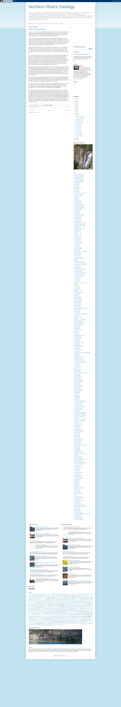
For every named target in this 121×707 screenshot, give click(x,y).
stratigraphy (77, 476)
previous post (33, 32)
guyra (76, 331)
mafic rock (76, 375)
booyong (76, 200)
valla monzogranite (78, 500)
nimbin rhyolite (77, 423)
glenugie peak (77, 316)
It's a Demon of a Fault (34, 540)
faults (76, 284)
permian (76, 436)
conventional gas (78, 242)
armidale (76, 185)
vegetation (76, 502)
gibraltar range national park (80, 308)
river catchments (78, 460)
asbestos (76, 190)
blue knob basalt (78, 195)
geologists (76, 302)
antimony (76, 182)
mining (76, 393)
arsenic (76, 188)
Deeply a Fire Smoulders (37, 29)
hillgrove (76, 334)
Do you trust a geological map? (74, 560)
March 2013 (78, 132)
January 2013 (78, 135)
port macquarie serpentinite (80, 445)
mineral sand (77, 391)
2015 (76, 111)
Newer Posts (31, 110)
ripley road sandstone (79, 459)
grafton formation (78, 321)
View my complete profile (78, 78)
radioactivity (77, 449)
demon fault (77, 252)
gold (75, 318)
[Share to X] (49, 105)
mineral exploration (78, 389)
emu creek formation (78, 274)
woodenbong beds (78, 517)
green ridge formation (79, 324)
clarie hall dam (77, 229)
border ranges (77, 201)
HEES (61, 23)
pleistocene (77, 442)
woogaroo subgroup (78, 519)
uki (75, 495)
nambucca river (77, 409)
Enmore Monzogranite (79, 275)
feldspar (76, 285)
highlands (76, 332)
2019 (76, 104)
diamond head (77, 254)
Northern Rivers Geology (52, 6)
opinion (76, 428)
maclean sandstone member (80, 372)
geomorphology (78, 304)
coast (76, 235)
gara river (76, 294)
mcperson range (78, 382)
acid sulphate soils (78, 177)
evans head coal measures (80, 282)
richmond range (78, 456)
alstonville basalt (78, 178)
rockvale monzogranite (79, 462)
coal (75, 232)
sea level (76, 466)
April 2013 (78, 131)
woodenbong (77, 516)
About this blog (55, 23)
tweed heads (77, 490)
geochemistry (77, 297)
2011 (76, 139)
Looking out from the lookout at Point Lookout (39, 569)
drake (76, 259)
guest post (76, 326)
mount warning (77, 405)
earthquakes (77, 267)
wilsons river (77, 509)
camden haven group (79, 214)
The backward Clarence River (41, 544)
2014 (76, 113)
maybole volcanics (78, 381)
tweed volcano (77, 493)
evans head (77, 281)
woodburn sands (78, 515)
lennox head (77, 363)
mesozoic (76, 383)
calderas (76, 212)
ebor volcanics (77, 271)
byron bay (76, 211)
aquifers (76, 184)
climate (76, 231)
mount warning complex (79, 406)
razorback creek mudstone (80, 453)
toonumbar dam (78, 486)
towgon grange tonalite (33, 622)
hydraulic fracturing (78, 342)
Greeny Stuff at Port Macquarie (41, 556)
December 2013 (79, 116)
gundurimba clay (78, 329)
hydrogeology (77, 345)
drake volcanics (77, 261)
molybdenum (77, 398)
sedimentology (77, 468)
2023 (76, 100)
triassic (76, 489)
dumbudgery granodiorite (79, 262)
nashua (76, 411)
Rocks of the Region (45, 23)
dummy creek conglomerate (80, 264)
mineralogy (77, 392)
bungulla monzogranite (79, 208)
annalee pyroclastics (78, 181)
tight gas (76, 482)
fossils (76, 291)
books (76, 198)
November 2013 (79, 119)
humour (76, 341)
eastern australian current (79, 269)
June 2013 (78, 127)
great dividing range (78, 322)
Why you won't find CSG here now (36, 573)
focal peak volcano (78, 289)
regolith (76, 455)
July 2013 (78, 126)
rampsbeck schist (78, 450)
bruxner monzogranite (79, 204)
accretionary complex (79, 175)
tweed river (77, 492)
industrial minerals (78, 346)
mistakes (76, 396)
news (76, 418)
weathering (77, 507)
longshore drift (77, 369)
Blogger (65, 655)
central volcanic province (79, 222)
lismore (76, 365)
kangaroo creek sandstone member (81, 352)
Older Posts (66, 110)
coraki (76, 244)
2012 (76, 138)
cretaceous (77, 249)
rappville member (78, 452)
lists (75, 368)
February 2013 (79, 134)
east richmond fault (78, 268)
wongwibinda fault (78, 512)
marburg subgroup (78, 379)
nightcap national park (79, 421)
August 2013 (78, 124)
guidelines (76, 328)
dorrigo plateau (77, 257)
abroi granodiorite (78, 174)
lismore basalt (77, 366)
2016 (76, 109)
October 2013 (78, 121)
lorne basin (77, 371)
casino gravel (77, 218)
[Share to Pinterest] (52, 105)
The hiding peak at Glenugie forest (36, 551)
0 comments (40, 105)
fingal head (77, 288)
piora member (77, 440)
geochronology (77, 298)
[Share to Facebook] (50, 105)
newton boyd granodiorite (79, 419)
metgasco (76, 388)
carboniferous (77, 217)
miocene (76, 395)
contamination (77, 241)
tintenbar (76, 485)
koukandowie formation (79, 356)
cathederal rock (77, 220)
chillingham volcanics (79, 224)
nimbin (76, 422)
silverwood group (78, 472)
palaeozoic (77, 432)
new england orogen (78, 416)
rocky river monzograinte (79, 463)
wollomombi (77, 510)
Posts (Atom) (36, 112)
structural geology (61, 621)
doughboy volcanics (78, 258)
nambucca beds (78, 408)
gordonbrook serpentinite (79, 319)
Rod (33, 105)
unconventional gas (75, 622)
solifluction (77, 473)
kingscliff (76, 355)
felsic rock (76, 287)
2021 (76, 103)
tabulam (76, 479)
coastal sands (77, 237)
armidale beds (77, 187)
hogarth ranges (77, 338)
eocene (76, 278)
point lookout (77, 443)
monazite (76, 399)
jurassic (76, 351)
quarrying (76, 446)
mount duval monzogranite (80, 401)
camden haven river (78, 215)
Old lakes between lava (72, 573)
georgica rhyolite (78, 306)
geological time (77, 299)
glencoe (76, 315)
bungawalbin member (79, 207)
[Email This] (46, 105)
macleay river (77, 373)
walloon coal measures (79, 505)
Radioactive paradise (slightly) (68, 551)
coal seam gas (77, 234)
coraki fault (77, 245)
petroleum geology (78, 439)
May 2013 (78, 129)
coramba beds (77, 247)
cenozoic (76, 221)
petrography (77, 438)
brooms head (77, 202)
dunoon (76, 265)
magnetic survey (78, 376)
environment (77, 277)
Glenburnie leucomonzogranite (80, 314)
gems (76, 295)
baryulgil (76, 191)
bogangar (76, 197)
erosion (76, 279)
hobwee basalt (77, 336)
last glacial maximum (78, 361)
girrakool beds (77, 309)
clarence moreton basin (79, 225)
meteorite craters (78, 386)
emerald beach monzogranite (80, 272)
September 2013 (79, 122)
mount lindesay (77, 403)
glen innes (76, 312)
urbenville (76, 499)
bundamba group (78, 205)
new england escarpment (79, 415)
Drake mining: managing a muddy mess (43, 533)
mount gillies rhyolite (78, 402)
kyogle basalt (77, 358)
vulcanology (77, 503)
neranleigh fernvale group (79, 412)
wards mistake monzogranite (80, 506)
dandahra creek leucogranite (80, 251)
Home (49, 110)
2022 (76, 101)
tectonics (76, 480)
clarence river (77, 227)
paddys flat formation (78, 430)
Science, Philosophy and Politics (81, 54)
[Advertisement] (83, 35)
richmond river (77, 458)
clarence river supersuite (79, 228)
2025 (76, 98)
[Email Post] (44, 105)
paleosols (76, 433)
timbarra (76, 483)
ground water (77, 325)
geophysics (77, 305)
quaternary (77, 448)
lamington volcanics (78, 359)
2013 (76, 114)
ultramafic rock (77, 496)
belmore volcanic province (80, 192)
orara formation (77, 429)
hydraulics (76, 344)
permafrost (77, 435)
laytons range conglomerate (80, 362)
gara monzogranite (78, 292)
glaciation (76, 311)
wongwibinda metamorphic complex (81, 513)
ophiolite (76, 426)
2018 (76, 106)
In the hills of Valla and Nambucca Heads (43, 578)
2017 (76, 108)
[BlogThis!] (48, 105)
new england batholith (79, 413)
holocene (76, 339)
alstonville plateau (78, 180)
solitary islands (77, 475)
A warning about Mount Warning (41, 526)
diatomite (76, 255)
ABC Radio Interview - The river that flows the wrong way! (79, 580)
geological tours (78, 301)
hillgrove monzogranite (79, 335)
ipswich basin (77, 349)
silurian (76, 470)
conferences (77, 239)
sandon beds (77, 465)
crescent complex (78, 248)
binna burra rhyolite (78, 194)
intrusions (76, 348)
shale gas (76, 469)
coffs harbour (77, 238)
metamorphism (77, 385)
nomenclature (77, 425)
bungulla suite (77, 210)
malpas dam (77, 378)
